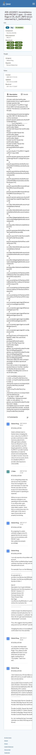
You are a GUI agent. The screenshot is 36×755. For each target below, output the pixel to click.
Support (6, 740)
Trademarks (7, 752)
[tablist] (18, 94)
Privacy (6, 743)
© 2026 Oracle (7, 737)
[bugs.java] (6, 3)
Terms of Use (7, 749)
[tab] (12, 94)
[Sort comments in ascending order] (27, 417)
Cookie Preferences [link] (8, 746)
